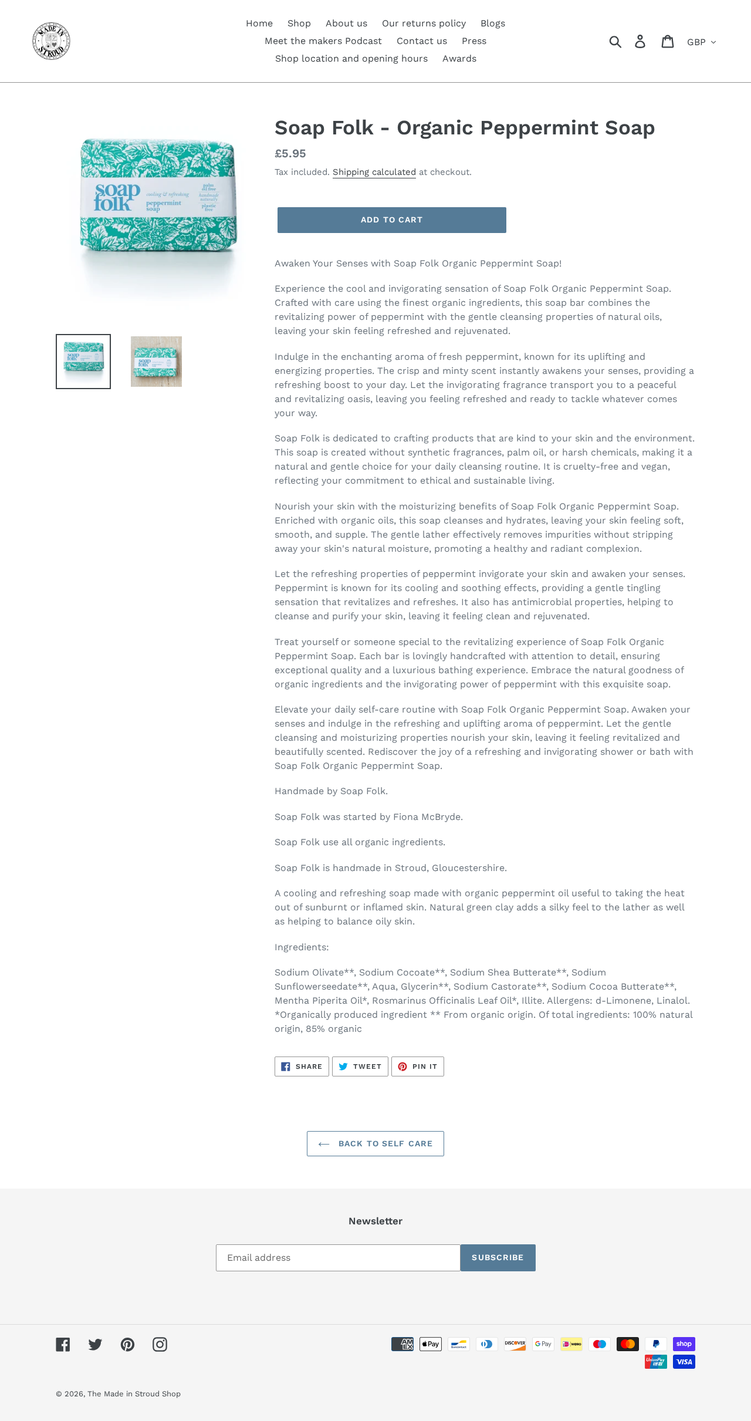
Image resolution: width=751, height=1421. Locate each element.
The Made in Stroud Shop (134, 1393)
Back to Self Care (384, 1143)
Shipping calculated (374, 172)
